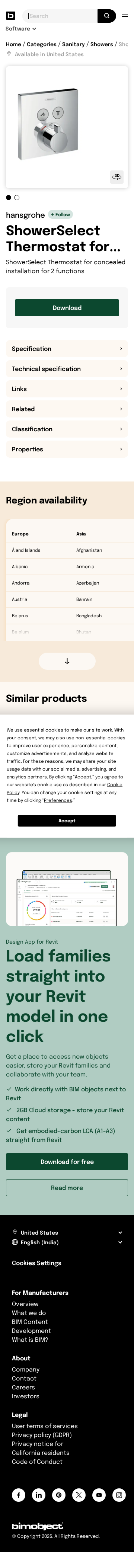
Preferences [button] (58, 799)
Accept (67, 820)
